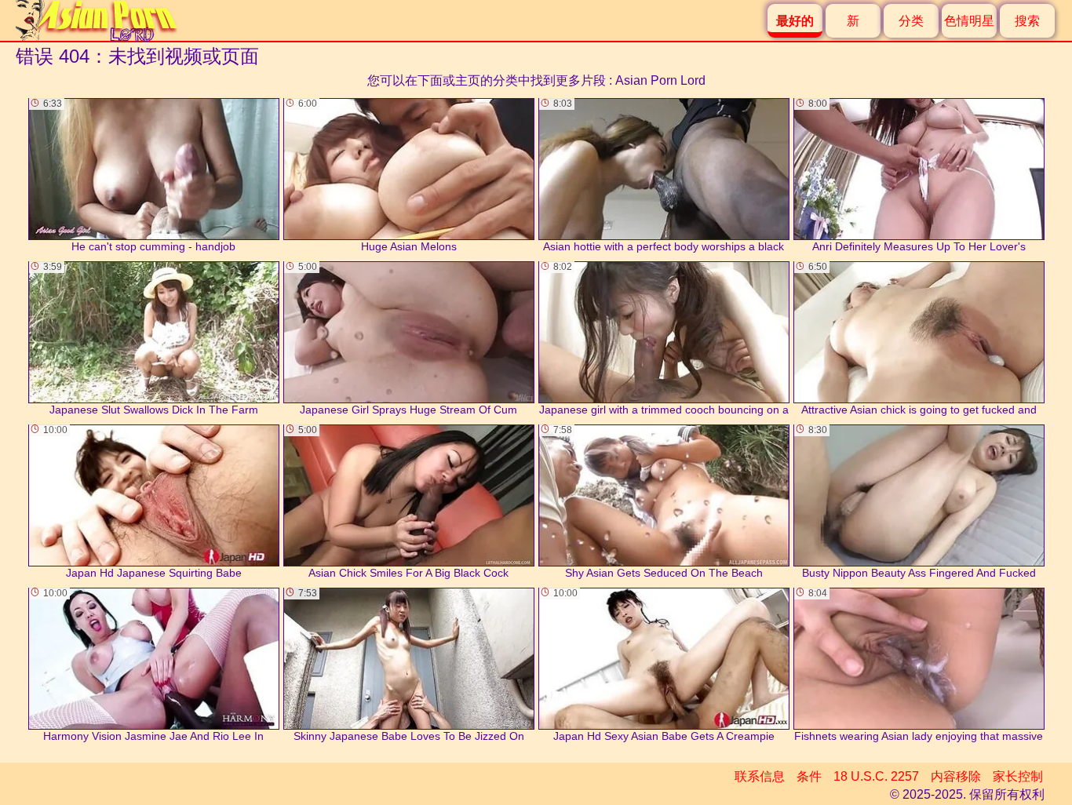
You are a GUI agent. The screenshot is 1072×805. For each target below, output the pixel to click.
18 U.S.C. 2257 (876, 776)
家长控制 (1018, 776)
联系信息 (760, 776)
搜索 (1027, 20)
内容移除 (956, 776)
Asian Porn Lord (660, 80)
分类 (911, 20)
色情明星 (969, 20)
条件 (809, 776)
